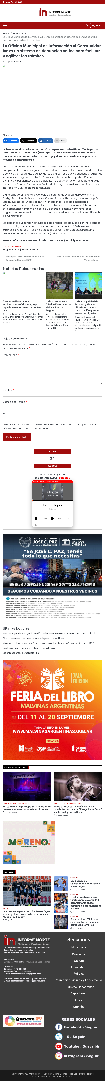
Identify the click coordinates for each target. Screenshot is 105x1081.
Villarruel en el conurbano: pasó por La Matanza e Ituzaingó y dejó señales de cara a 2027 (48, 643)
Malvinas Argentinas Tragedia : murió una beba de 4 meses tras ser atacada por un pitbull (49, 633)
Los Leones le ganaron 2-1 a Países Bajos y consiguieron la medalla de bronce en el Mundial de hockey (27, 914)
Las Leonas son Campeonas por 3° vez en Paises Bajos (85, 883)
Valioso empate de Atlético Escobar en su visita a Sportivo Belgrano (59, 306)
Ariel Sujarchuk (20, 249)
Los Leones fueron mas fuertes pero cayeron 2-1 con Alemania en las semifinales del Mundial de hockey (85, 903)
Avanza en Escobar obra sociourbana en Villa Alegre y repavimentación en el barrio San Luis (22, 306)
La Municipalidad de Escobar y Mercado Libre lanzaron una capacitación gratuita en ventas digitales (87, 307)
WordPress (68, 1076)
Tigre (5, 803)
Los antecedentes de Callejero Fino (21, 653)
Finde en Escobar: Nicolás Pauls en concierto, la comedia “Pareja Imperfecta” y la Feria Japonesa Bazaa (78, 809)
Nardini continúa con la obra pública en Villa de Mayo (29, 648)
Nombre (8, 390)
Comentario (11, 355)
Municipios (17, 246)
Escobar (6, 246)
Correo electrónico (15, 401)
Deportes (6, 908)
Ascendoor (45, 1076)
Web (5, 413)
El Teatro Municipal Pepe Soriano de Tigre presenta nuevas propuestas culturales (27, 808)
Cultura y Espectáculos (19, 803)
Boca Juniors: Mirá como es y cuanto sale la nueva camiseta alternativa (84, 922)
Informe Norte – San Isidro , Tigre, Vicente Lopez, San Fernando (58, 1074)
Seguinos (96, 25)
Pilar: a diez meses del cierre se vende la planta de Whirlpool (33, 638)
